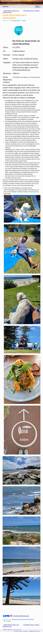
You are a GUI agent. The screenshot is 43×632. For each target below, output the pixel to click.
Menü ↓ (38, 6)
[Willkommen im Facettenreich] (21, 2)
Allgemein (14, 619)
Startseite (5, 6)
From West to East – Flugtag (31, 10)
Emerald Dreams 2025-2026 (23, 619)
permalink (8, 620)
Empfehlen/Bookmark (21, 616)
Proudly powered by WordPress (21, 631)
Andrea (24, 20)
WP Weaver (37, 631)
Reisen (32, 619)
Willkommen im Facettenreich (14, 629)
